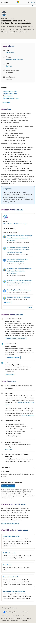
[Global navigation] (1, 2)
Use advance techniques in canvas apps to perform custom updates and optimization (19, 238)
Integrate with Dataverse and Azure (18, 297)
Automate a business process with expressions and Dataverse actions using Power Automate (18, 250)
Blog (24, 616)
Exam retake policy (28, 415)
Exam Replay (7, 565)
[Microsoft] (18, 2)
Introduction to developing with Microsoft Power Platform (17, 260)
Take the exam (8, 96)
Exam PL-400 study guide (11, 536)
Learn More (8, 449)
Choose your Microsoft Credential (14, 591)
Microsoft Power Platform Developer (15, 224)
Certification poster (9, 553)
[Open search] (28, 2)
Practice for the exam (10, 94)
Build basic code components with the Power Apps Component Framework (19, 282)
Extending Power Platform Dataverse (19, 290)
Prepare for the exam (10, 91)
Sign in (33, 2)
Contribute (4, 618)
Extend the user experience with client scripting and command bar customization (19, 271)
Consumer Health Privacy (24, 618)
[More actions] (32, 5)
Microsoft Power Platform (14, 59)
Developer (9, 66)
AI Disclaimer (5, 616)
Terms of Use (5, 620)
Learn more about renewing (10, 523)
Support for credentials (10, 577)
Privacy (11, 618)
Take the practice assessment (15, 339)
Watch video (10, 374)
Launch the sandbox (12, 357)
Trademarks (14, 620)
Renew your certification (11, 98)
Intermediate (10, 53)
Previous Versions (16, 616)
